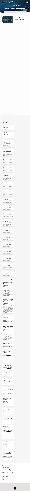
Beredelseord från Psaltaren (7, 321)
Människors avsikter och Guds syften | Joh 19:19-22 (8, 300)
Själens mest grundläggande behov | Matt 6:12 (7, 427)
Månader (23, 12)
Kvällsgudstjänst (6, 132)
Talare (19, 12)
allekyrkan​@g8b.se (6, 479)
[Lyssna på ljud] (11, 305)
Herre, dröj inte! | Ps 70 (7, 343)
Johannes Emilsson (6, 402)
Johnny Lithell (21, 19)
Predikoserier (11, 12)
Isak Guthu (9, 381)
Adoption (19, 5)
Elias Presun (10, 411)
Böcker (16, 12)
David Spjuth (10, 456)
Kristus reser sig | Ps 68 (7, 418)
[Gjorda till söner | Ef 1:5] (7, 19)
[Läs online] (7, 355)
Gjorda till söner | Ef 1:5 (18, 17)
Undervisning (14, 5)
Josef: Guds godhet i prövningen (8, 393)
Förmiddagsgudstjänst (7, 125)
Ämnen (6, 12)
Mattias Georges (5, 320)
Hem (10, 5)
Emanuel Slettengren (6, 392)
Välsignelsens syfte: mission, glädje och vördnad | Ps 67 (7, 453)
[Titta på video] (4, 289)
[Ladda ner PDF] (10, 355)
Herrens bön (5, 355)
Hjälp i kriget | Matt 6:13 (7, 365)
